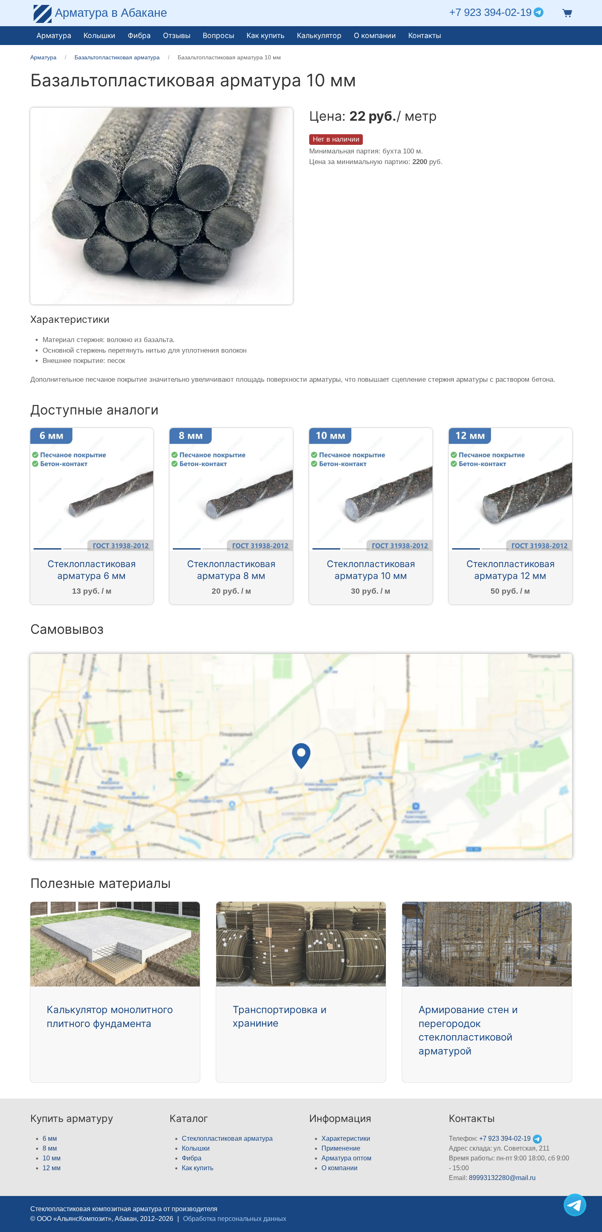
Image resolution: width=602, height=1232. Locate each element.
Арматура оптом (346, 1158)
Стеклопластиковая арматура (227, 1138)
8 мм (50, 1148)
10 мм (52, 1158)
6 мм (50, 1138)
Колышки (196, 1148)
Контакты (424, 35)
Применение (340, 1148)
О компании (375, 35)
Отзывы (176, 35)
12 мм (52, 1167)
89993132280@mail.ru (502, 1177)
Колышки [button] (99, 35)
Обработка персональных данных (234, 1218)
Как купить (197, 1167)
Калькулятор (319, 35)
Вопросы (218, 35)
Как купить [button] (266, 35)
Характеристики (345, 1138)
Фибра (139, 35)
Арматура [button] (53, 35)
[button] (566, 12)
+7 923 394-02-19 (490, 12)
